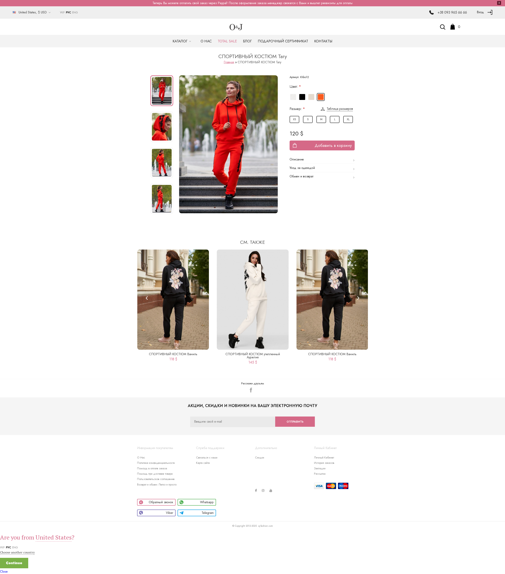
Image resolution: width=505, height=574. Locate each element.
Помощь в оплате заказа (152, 468)
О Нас (141, 457)
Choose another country (17, 552)
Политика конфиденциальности (156, 463)
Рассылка (319, 474)
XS (294, 119)
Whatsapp (207, 502)
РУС (68, 12)
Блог (247, 41)
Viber (169, 513)
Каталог (180, 41)
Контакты (323, 41)
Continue (14, 563)
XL (348, 119)
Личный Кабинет (324, 457)
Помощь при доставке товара (155, 474)
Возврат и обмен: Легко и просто (157, 484)
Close (4, 571)
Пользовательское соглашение (156, 479)
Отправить (295, 422)
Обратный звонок (161, 502)
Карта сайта (203, 463)
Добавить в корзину (333, 145)
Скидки (259, 457)
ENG (75, 12)
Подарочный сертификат (283, 41)
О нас (206, 41)
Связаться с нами (206, 457)
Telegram (208, 513)
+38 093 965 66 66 (452, 12)
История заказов (324, 463)
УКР (62, 12)
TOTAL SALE (227, 41)
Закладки (319, 468)
